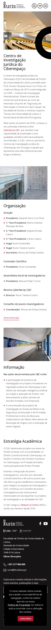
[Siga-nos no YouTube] (46, 523)
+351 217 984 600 (16, 564)
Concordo (25, 618)
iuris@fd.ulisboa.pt (16, 569)
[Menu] (45, 5)
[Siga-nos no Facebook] (40, 523)
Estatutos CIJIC (11, 318)
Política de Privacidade (19, 604)
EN (40, 6)
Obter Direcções (12, 556)
